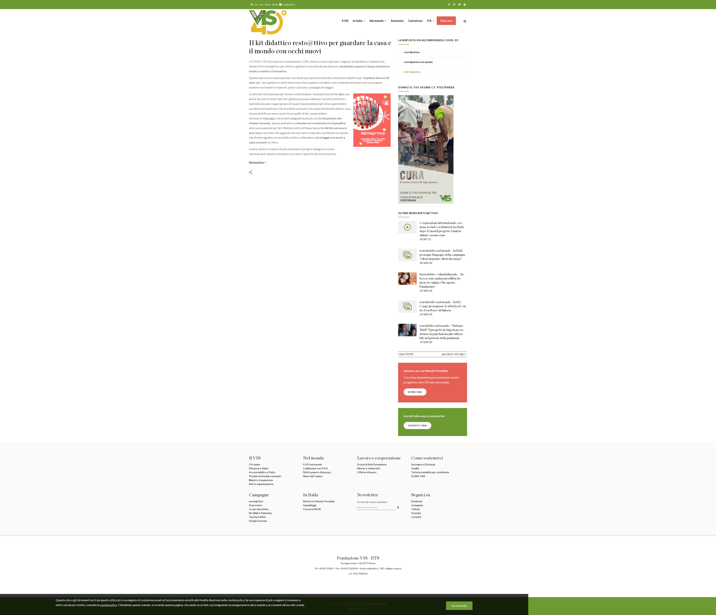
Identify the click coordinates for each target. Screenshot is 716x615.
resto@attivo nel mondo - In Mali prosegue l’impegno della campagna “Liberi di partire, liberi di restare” (442, 254)
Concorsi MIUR (312, 509)
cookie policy (108, 605)
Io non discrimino (259, 509)
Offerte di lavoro (366, 472)
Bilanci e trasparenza (261, 480)
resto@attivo (412, 52)
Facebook (416, 501)
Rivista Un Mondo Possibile (319, 501)
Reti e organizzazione (261, 484)
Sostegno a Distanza (423, 464)
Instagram (417, 505)
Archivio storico (454, 354)
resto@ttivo (256, 501)
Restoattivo (256, 162)
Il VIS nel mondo (312, 464)
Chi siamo (254, 464)
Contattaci (415, 20)
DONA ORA (415, 391)
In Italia (358, 20)
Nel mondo (377, 20)
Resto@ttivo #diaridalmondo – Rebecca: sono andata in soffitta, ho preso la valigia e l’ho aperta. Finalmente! (442, 280)
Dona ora (446, 20)
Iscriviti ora (417, 425)
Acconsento (459, 605)
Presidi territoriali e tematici (265, 476)
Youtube (416, 513)
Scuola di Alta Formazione (372, 464)
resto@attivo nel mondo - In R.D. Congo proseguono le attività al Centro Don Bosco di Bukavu (443, 306)
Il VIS (345, 20)
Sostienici (397, 20)
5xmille (415, 468)
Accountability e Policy (262, 472)
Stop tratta (255, 505)
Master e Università (368, 468)
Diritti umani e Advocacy (317, 472)
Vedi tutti (405, 354)
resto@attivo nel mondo (418, 62)
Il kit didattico (412, 71)
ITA (429, 20)
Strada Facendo (258, 520)
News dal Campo (312, 476)
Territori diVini (257, 516)
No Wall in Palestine (260, 513)
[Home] (268, 20)
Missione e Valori (258, 468)
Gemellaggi (309, 505)
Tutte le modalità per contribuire (430, 472)
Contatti (416, 516)
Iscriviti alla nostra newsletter (372, 502)
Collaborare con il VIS (315, 468)
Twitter (415, 509)
